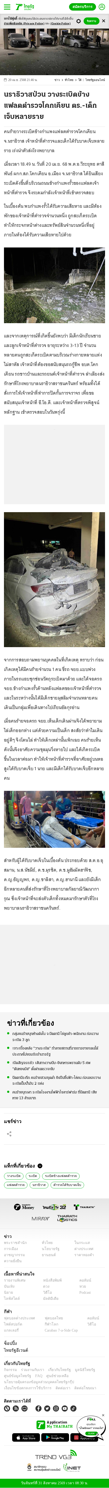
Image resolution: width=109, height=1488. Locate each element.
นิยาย (8, 1293)
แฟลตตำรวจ (89, 1175)
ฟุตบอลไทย (49, 1318)
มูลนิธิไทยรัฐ (79, 1370)
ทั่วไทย (72, 80)
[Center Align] (103, 21)
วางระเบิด (13, 1175)
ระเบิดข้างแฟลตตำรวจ (58, 1175)
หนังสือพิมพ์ (50, 1280)
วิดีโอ (46, 1293)
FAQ (35, 1376)
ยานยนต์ (47, 1255)
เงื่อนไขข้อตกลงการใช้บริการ (24, 1388)
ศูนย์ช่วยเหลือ (52, 1376)
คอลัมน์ (82, 1280)
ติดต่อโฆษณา (76, 1388)
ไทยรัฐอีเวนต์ (14, 1350)
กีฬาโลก (47, 1324)
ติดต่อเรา (56, 1388)
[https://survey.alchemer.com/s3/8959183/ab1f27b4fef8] (91, 1427)
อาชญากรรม (13, 1255)
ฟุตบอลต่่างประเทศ (17, 1318)
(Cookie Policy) (61, 23)
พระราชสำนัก (13, 1243)
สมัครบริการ (84, 7)
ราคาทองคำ (83, 1255)
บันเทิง (8, 1286)
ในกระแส (80, 1243)
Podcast (84, 1293)
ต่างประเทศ (82, 1249)
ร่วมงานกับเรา (30, 1370)
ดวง (45, 1286)
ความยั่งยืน (12, 1261)
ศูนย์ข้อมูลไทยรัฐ (16, 1376)
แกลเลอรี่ (10, 1330)
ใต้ (82, 80)
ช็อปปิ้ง (9, 1343)
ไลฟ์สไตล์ (10, 1299)
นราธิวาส (13, 1184)
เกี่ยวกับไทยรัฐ (55, 1370)
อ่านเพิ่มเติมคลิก (24, 23)
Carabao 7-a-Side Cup (60, 1330)
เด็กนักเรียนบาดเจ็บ (73, 1184)
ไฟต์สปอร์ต (12, 1324)
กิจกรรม (10, 1370)
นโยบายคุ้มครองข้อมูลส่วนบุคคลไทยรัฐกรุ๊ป (35, 1382)
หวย (80, 1286)
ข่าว (60, 80)
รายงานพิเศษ (14, 1280)
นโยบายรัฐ (48, 1249)
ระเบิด (32, 1175)
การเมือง (10, 1249)
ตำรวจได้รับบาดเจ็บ (40, 1184)
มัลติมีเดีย (49, 1299)
